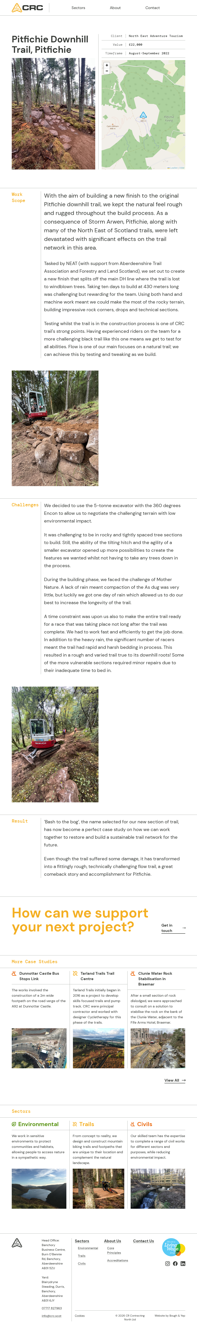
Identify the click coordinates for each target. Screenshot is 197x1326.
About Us (112, 1240)
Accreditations (117, 1260)
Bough (173, 1315)
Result (20, 821)
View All (171, 1080)
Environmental (88, 1248)
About (115, 7)
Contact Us (143, 1240)
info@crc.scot (51, 1316)
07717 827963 (52, 1308)
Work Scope (18, 197)
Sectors (78, 7)
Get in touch (166, 928)
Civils (82, 1263)
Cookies (80, 1315)
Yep (183, 1315)
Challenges (25, 505)
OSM (181, 167)
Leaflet (173, 167)
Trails (81, 1256)
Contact (152, 7)
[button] (143, 115)
